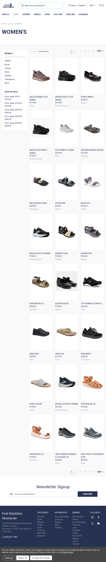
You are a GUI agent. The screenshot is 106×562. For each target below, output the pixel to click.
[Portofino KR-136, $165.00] (92, 383)
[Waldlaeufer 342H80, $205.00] (41, 182)
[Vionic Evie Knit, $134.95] (41, 383)
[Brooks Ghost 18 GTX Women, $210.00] (67, 76)
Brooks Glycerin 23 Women (66, 404)
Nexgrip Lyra (86, 253)
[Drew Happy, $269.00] (92, 332)
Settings (9, 557)
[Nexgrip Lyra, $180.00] (92, 232)
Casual (7, 68)
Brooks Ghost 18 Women (39, 253)
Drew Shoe (77, 536)
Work (7, 83)
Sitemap (58, 528)
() (102, 5)
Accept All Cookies (41, 557)
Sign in (73, 5)
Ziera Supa (34, 354)
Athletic (8, 61)
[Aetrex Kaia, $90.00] (67, 182)
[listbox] (46, 51)
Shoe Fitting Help (62, 517)
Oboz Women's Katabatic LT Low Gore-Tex (66, 455)
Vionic (75, 541)
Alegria (75, 538)
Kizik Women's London (64, 150)
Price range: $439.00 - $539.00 (14, 124)
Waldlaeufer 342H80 (38, 203)
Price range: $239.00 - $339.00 (14, 111)
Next (99, 51)
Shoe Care (70, 14)
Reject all (22, 557)
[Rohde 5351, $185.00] (92, 182)
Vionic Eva (59, 354)
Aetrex (75, 519)
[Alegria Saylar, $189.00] (67, 282)
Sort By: (34, 51)
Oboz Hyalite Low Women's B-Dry (92, 455)
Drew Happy (86, 354)
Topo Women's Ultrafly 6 (91, 303)
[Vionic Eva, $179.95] (67, 332)
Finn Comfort (78, 517)
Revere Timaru (87, 97)
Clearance (83, 14)
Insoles (37, 14)
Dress (7, 72)
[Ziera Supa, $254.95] (41, 332)
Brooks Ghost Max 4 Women (38, 151)
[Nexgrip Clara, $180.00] (67, 232)
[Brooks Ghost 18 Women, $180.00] (41, 232)
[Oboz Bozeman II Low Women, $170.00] (41, 76)
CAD (91, 5)
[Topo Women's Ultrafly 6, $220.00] (92, 282)
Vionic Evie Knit (35, 404)
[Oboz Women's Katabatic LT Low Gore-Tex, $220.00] (67, 433)
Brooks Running (79, 522)
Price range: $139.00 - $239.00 (14, 104)
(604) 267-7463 (10, 537)
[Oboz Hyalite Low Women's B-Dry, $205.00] (92, 433)
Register (82, 5)
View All (76, 544)
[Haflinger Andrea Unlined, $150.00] (92, 129)
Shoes (16, 14)
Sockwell (76, 530)
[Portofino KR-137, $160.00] (41, 433)
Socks (47, 14)
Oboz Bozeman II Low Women (38, 98)
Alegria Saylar (61, 303)
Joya (75, 528)
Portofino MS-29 (36, 303)
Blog (57, 525)
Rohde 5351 (85, 203)
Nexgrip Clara (61, 253)
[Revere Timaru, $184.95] (92, 76)
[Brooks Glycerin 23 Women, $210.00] (67, 383)
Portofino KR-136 (88, 404)
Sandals (8, 75)
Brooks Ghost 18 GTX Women (64, 98)
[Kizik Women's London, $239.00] (67, 129)
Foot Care (58, 14)
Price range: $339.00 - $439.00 (14, 118)
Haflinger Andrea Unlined (92, 150)
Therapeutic (10, 79)
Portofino (76, 525)
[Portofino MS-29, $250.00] (41, 282)
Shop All (6, 14)
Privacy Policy (67, 552)
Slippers (26, 14)
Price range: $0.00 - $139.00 (13, 98)
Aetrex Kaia (60, 203)
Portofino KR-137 (36, 454)
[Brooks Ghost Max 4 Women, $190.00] (41, 129)
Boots (7, 64)
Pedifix (75, 533)
